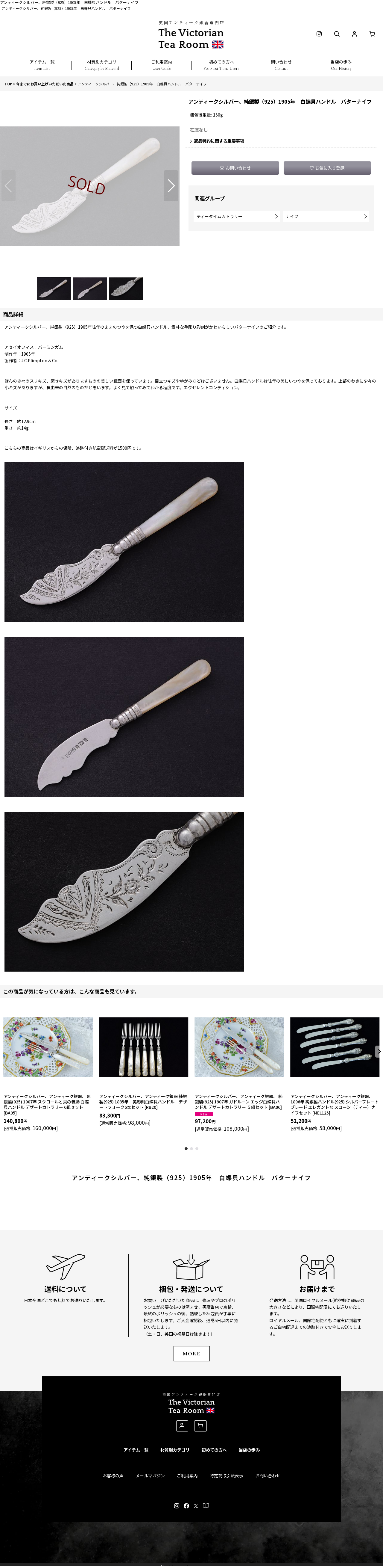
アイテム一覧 (136, 1450)
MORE (191, 1353)
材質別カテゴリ (175, 1450)
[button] (42, 61)
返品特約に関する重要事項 (219, 141)
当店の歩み (249, 1450)
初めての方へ (214, 1450)
